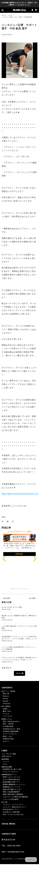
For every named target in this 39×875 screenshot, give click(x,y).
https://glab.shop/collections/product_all (20, 494)
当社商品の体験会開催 (11, 731)
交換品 (5, 709)
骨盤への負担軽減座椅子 (11, 792)
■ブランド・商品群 (8, 691)
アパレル (6, 714)
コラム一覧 (20, 673)
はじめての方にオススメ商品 (12, 607)
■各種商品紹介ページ (9, 774)
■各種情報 (5, 759)
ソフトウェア (7, 716)
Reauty (5, 698)
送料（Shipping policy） (11, 721)
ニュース (6, 761)
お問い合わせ (6, 756)
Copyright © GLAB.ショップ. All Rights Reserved (15, 858)
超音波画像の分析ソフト (11, 782)
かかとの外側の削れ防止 (11, 779)
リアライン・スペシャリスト (13, 804)
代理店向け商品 (8, 739)
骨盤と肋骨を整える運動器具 (13, 794)
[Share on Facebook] (2, 521)
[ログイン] (32, 10)
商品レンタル (7, 736)
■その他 (4, 802)
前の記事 (7, 598)
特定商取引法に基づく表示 (12, 769)
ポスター (6, 741)
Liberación (7, 703)
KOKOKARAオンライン (11, 809)
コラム (10, 15)
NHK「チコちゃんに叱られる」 (14, 814)
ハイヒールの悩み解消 (11, 799)
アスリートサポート (10, 734)
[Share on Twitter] (7, 521)
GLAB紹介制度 (8, 726)
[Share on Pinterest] (13, 521)
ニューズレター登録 (9, 754)
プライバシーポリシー (11, 772)
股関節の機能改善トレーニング (14, 784)
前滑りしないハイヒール (11, 777)
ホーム (4, 15)
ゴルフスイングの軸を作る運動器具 (15, 797)
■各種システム (7, 719)
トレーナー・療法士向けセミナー (14, 807)
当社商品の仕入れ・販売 (11, 729)
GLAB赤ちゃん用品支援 (11, 812)
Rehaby (5, 701)
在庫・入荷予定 (8, 724)
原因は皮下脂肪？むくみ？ (12, 789)
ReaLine (6, 696)
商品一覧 (6, 693)
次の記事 (32, 598)
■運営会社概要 (7, 767)
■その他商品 (6, 706)
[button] (34, 558)
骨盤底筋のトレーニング (11, 787)
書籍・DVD (7, 711)
